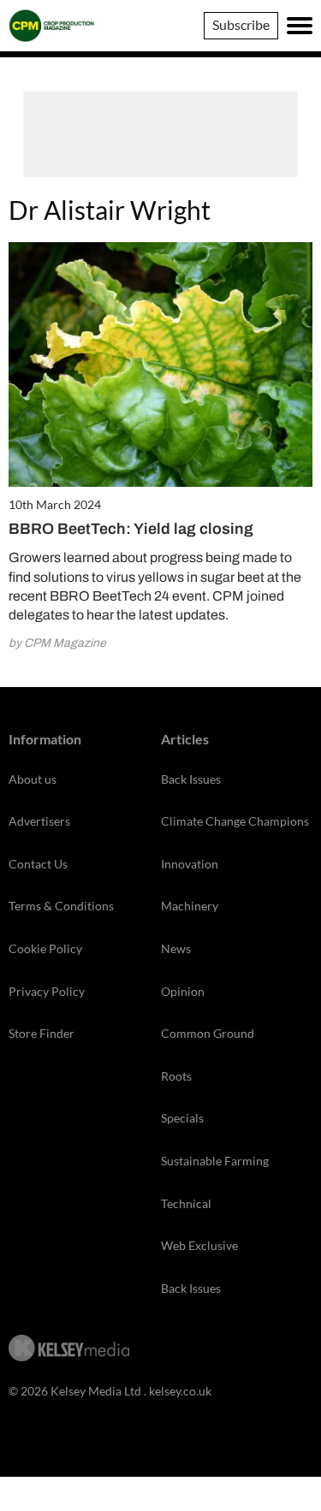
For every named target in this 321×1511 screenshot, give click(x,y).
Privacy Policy (47, 991)
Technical (186, 1203)
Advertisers (39, 821)
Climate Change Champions (235, 821)
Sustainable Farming (215, 1160)
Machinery (189, 905)
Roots (176, 1076)
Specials (182, 1118)
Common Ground (207, 1033)
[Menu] (299, 26)
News (176, 948)
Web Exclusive (199, 1245)
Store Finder (41, 1033)
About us (32, 779)
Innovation (189, 863)
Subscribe (241, 24)
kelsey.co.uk (180, 1391)
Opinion (183, 991)
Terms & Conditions (61, 905)
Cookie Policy (45, 948)
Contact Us (38, 863)
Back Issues (191, 779)
